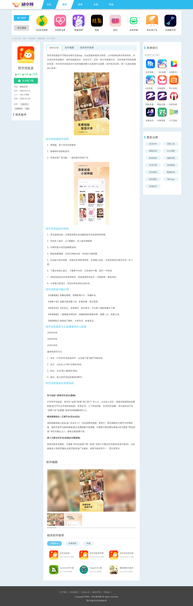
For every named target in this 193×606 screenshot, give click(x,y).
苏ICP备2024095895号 (96, 600)
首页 (49, 4)
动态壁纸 (153, 179)
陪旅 (97, 30)
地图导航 (171, 158)
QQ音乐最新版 (42, 31)
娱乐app (171, 179)
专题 (96, 4)
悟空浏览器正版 (127, 553)
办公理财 (171, 151)
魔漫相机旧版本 (127, 568)
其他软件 (153, 186)
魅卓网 (98, 597)
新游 (111, 4)
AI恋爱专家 (60, 30)
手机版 (106, 592)
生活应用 (153, 165)
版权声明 (96, 592)
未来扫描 (133, 30)
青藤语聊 (78, 30)
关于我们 (63, 592)
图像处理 (171, 172)
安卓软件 (32, 38)
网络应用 (41, 38)
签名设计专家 (152, 31)
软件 (64, 4)
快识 (115, 30)
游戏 (80, 4)
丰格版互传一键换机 (170, 31)
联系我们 (74, 592)
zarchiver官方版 (67, 568)
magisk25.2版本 (96, 568)
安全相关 (153, 172)
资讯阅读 (171, 165)
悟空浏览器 (65, 553)
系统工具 (171, 144)
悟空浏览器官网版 (97, 553)
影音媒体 (153, 158)
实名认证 (85, 592)
